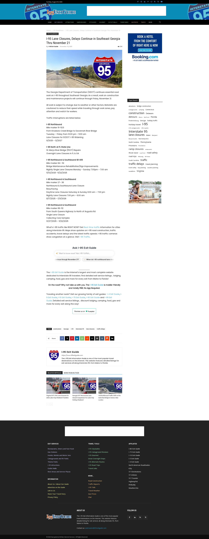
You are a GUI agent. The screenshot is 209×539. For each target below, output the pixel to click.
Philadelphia (133, 146)
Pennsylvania (146, 142)
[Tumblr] (102, 338)
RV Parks (147, 156)
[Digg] (112, 338)
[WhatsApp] (82, 338)
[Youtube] (161, 2)
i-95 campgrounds (134, 128)
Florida (154, 117)
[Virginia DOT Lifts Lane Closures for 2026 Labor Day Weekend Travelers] (58, 385)
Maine (148, 135)
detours (133, 117)
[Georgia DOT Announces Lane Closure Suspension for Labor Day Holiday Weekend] (84, 385)
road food (142, 153)
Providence (141, 145)
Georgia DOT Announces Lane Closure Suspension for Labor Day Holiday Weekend (83, 398)
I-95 (72, 329)
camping (141, 109)
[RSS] (155, 2)
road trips (133, 156)
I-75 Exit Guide (78, 297)
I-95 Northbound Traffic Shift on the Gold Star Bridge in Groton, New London (109, 398)
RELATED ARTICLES (54, 373)
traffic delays (101, 329)
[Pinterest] (148, 2)
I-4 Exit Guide (113, 294)
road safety (152, 153)
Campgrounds (133, 109)
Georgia (66, 329)
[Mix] (107, 338)
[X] (158, 2)
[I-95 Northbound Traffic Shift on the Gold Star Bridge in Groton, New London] (110, 385)
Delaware (149, 113)
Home (48, 30)
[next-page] (51, 404)
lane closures (90, 329)
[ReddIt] (87, 338)
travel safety (132, 167)
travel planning (152, 164)
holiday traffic (152, 120)
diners (140, 117)
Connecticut (149, 109)
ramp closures (136, 149)
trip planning (142, 167)
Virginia (140, 171)
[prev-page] (47, 404)
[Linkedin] (144, 2)
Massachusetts (133, 139)
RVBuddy (140, 156)
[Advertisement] (126, 11)
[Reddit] (151, 2)
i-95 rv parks (144, 128)
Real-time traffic (92, 227)
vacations (132, 171)
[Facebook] (138, 2)
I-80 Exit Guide (93, 297)
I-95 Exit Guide (53, 46)
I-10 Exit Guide (64, 297)
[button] (160, 22)
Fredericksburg (134, 121)
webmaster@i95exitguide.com (95, 528)
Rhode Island (133, 153)
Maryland (154, 135)
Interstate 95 (80, 329)
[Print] (97, 338)
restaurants (148, 149)
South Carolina (134, 160)
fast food (146, 117)
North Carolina (134, 142)
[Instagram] (141, 2)
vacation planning (152, 167)
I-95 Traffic (84, 237)
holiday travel (135, 124)
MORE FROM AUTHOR (71, 373)
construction (57, 329)
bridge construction (144, 106)
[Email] (92, 338)
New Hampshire (143, 139)
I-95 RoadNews (58, 30)
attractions (132, 106)
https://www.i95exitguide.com (72, 355)
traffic (143, 160)
